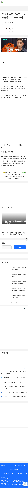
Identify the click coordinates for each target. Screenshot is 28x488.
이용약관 (4, 469)
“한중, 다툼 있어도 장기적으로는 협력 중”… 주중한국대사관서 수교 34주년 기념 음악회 (19, 290)
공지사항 (3, 465)
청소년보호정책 (23, 469)
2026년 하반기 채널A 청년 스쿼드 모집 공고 (17, 465)
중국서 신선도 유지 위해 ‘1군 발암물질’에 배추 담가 (14, 392)
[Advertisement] (14, 444)
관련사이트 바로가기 (5, 473)
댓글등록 (19, 247)
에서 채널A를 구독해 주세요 (10, 172)
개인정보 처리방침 (14, 469)
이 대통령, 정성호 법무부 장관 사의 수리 (11, 383)
